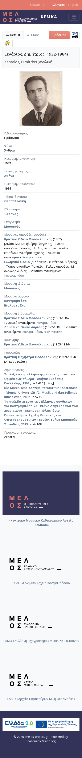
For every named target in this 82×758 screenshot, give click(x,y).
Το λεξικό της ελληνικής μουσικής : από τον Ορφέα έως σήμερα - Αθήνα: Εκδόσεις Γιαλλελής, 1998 (39, 378)
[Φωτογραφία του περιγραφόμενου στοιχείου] (41, 98)
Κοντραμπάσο (32, 257)
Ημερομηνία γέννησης (20, 159)
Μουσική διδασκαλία (19, 313)
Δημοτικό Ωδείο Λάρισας (24, 327)
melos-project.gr (37, 737)
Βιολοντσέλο (14, 305)
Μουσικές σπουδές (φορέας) (25, 234)
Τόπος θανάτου (15, 197)
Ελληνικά (58, 5)
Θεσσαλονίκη (15, 201)
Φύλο (8, 146)
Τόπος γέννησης (16, 171)
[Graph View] (8, 43)
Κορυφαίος (12, 352)
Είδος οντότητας (16, 133)
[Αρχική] (22, 17)
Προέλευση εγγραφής (19, 432)
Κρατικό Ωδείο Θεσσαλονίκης (28, 239)
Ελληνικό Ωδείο (17, 262)
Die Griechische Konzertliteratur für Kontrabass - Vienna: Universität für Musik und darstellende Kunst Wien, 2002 (40, 392)
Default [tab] (14, 35)
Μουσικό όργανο (16, 296)
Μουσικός (12, 226)
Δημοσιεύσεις (14, 370)
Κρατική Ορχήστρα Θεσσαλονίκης (31, 357)
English (73, 5)
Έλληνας (11, 214)
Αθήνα (9, 176)
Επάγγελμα (12, 222)
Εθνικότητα (12, 209)
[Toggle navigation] (73, 17)
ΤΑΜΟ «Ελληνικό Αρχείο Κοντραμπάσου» (41, 583)
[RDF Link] (74, 35)
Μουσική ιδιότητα (17, 283)
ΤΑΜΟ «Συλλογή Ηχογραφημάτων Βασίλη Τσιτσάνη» (41, 641)
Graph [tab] (35, 35)
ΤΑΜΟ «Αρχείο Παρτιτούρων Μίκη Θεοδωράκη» (41, 699)
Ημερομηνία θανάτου (19, 184)
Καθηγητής (12, 340)
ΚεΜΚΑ (49, 17)
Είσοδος (35, 5)
